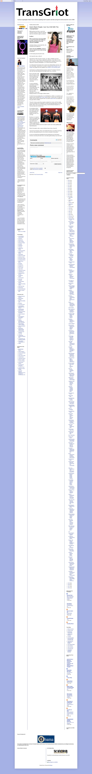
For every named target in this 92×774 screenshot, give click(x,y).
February (70, 216)
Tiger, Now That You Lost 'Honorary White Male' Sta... (71, 501)
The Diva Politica (21, 361)
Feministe (20, 246)
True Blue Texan (21, 367)
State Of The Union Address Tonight (71, 259)
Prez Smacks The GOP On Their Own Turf (71, 223)
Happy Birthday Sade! (71, 412)
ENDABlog (20, 245)
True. (68, 619)
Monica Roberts (22, 66)
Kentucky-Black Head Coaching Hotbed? (71, 491)
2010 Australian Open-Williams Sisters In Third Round (71, 359)
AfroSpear (20, 238)
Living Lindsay (69, 681)
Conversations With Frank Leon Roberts (21, 307)
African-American (35, 169)
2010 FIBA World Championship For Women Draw (71, 343)
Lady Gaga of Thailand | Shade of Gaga (70, 704)
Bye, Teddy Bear (72, 435)
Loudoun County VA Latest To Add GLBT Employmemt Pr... (71, 298)
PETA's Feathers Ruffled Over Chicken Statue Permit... (72, 516)
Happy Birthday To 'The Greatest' (71, 399)
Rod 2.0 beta (20, 267)
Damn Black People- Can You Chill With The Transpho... (71, 444)
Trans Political (70, 645)
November (71, 200)
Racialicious (20, 264)
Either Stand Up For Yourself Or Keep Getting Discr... (71, 528)
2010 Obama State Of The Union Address (71, 251)
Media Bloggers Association (21, 317)
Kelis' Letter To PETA (71, 393)
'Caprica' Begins (71, 323)
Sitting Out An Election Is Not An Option (72, 378)
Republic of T (20, 266)
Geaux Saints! (71, 307)
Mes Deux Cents (21, 257)
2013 (69, 191)
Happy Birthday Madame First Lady (72, 406)
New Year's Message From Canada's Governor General (71, 522)
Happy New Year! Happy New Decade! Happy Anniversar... (72, 578)
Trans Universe (70, 647)
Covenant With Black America (21, 310)
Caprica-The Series (71, 437)
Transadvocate (70, 648)
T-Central (69, 636)
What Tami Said (21, 286)
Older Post (60, 172)
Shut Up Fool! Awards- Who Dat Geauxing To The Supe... (72, 246)
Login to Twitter (48, 156)
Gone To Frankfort (71, 409)
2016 (69, 186)
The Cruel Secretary (20, 280)
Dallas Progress (21, 351)
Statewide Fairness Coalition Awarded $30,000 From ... (71, 389)
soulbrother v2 (21, 271)
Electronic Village (21, 242)
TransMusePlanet (70, 623)
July (69, 208)
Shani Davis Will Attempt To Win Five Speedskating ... (72, 266)
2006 (69, 587)
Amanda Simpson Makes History (71, 554)
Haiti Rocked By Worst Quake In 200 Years (71, 440)
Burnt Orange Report (20, 350)
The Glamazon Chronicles (21, 365)
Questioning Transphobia (70, 632)
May (69, 211)
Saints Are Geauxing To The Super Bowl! (71, 271)
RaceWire (20, 263)
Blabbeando (20, 240)
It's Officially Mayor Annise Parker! (72, 537)
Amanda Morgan (70, 618)
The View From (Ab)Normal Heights (70, 642)
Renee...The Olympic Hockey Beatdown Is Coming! (71, 542)
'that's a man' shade (43, 97)
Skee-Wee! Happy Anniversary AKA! (71, 426)
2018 (69, 183)
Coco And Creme (21, 304)
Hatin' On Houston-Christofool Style (71, 370)
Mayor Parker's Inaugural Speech (71, 534)
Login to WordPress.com (41, 156)
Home (46, 172)
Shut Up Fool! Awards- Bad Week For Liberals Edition (71, 327)
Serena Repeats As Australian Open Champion (72, 235)
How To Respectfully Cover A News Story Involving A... (71, 496)
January (70, 217)
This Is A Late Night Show (71, 430)
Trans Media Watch (71, 644)
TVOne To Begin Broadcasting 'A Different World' (72, 287)
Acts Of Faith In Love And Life (21, 237)
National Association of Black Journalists (21, 321)
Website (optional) (54, 158)
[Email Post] (45, 168)
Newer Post (32, 172)
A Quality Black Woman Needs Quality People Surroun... (71, 476)
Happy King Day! (71, 396)
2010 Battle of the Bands (71, 281)
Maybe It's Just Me (21, 255)
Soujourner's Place (21, 270)
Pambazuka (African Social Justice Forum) (21, 329)
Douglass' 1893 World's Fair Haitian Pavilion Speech (71, 315)
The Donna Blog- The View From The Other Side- (71, 638)
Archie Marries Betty (71, 460)
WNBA (19, 343)
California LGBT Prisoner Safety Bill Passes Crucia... (71, 383)
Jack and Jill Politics (20, 249)
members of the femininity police (53, 67)
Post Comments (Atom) (38, 174)
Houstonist (20, 354)
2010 (69, 196)
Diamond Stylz (69, 595)
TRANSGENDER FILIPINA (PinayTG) (70, 720)
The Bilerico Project (20, 276)
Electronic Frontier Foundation (21, 312)
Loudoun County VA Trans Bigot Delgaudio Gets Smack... (72, 292)
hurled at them (53, 98)
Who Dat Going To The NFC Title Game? (71, 402)
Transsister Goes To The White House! (71, 230)
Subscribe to (32, 163)
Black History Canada (20, 299)
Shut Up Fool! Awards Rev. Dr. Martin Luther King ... (72, 422)
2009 (69, 583)
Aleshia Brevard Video (71, 262)
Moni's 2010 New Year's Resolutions (71, 550)
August (70, 206)
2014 (69, 189)
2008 (69, 584)
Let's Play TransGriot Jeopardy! (71, 254)
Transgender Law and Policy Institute (21, 339)
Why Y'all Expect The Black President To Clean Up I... (72, 311)
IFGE (19, 315)
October (70, 202)
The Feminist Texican (20, 363)
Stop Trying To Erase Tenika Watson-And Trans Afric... (71, 375)
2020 (69, 180)
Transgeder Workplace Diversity (70, 651)
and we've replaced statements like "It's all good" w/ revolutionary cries (21, 372)
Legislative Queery (21, 358)
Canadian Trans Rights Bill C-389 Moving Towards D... (71, 568)
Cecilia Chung (70, 630)
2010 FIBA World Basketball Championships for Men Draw (71, 349)
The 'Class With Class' (71, 220)
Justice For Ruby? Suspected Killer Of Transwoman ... (71, 277)
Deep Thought (21, 241)
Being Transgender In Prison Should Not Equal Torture (71, 455)
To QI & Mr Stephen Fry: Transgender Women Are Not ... (71, 450)
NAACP (19, 319)
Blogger (51, 765)
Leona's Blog (69, 677)
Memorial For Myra (71, 284)
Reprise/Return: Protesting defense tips (70, 605)
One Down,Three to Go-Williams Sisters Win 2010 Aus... (71, 240)
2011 (69, 194)
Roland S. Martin (21, 359)
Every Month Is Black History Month (71, 506)
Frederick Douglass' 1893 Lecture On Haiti (71, 321)
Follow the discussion (61, 139)
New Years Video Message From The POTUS (71, 559)
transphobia (40, 169)
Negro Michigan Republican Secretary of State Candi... (71, 355)
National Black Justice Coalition (21, 324)
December (71, 197)
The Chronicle (21, 277)
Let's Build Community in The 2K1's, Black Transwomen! (72, 573)
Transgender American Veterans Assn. (21, 336)
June (70, 209)
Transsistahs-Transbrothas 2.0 (21, 342)
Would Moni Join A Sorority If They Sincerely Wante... (71, 416)
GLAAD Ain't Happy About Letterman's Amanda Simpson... (71, 510)
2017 (69, 185)
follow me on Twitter (21, 231)
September (71, 204)
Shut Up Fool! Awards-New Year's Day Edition (71, 564)
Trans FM (20, 334)
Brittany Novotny (71, 629)
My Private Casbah (21, 258)
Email (42, 158)
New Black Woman (21, 259)
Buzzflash (20, 303)
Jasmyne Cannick (21, 250)
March (70, 214)
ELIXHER (20, 244)
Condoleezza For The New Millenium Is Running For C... (71, 332)
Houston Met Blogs (21, 352)
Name (31, 158)
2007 (69, 586)
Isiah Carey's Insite (21, 355)
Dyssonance (69, 603)
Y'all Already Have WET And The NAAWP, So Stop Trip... (71, 338)
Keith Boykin (20, 254)
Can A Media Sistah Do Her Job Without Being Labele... (71, 482)
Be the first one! (48, 142)
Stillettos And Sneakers (70, 635)
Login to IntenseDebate (33, 156)
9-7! (69, 531)
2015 (69, 188)
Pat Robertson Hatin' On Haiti (71, 432)
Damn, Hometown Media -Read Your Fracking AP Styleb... (72, 304)
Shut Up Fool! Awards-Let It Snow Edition (71, 487)
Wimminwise (20, 287)
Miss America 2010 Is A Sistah (71, 227)
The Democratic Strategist (21, 332)
